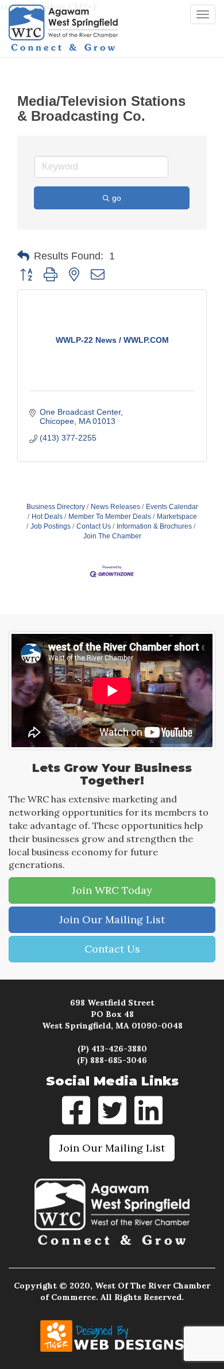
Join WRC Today (112, 890)
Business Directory (55, 507)
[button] (23, 256)
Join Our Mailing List (112, 919)
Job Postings (50, 526)
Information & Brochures (154, 526)
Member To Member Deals (109, 517)
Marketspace (177, 517)
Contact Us (93, 526)
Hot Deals (47, 517)
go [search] (116, 197)
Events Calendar (172, 507)
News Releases (115, 507)
